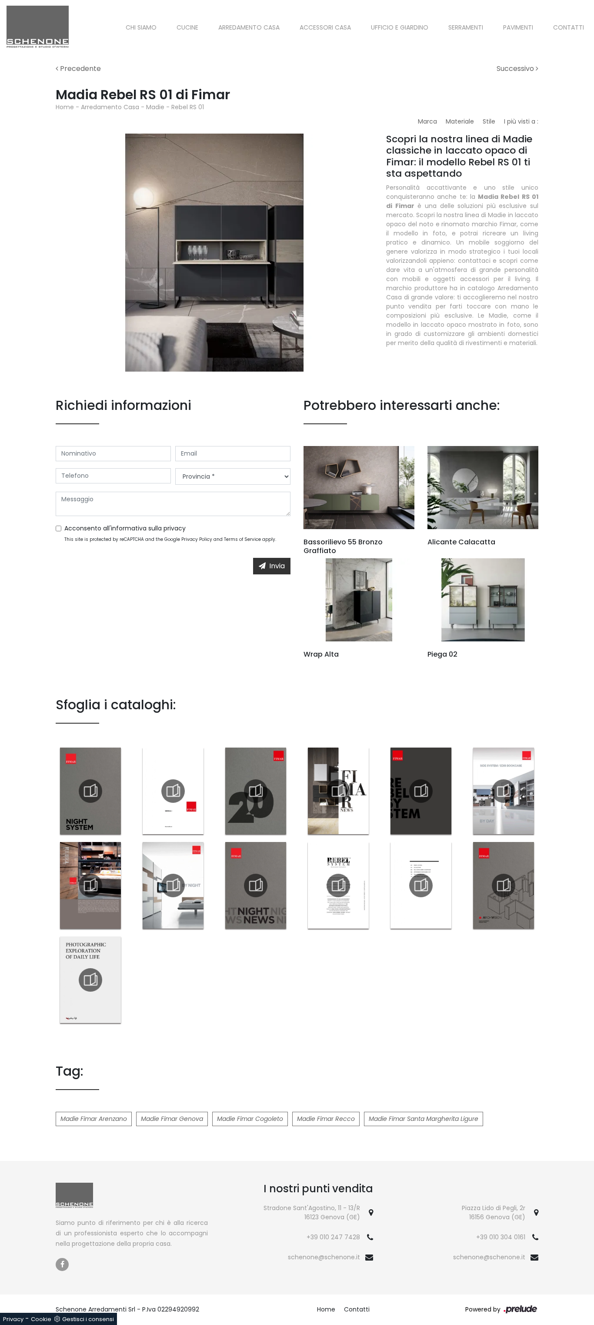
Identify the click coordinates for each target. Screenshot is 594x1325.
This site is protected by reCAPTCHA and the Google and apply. (170, 539)
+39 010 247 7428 (333, 1237)
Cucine (187, 27)
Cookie (41, 1319)
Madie (155, 107)
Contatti (568, 27)
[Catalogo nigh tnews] (255, 885)
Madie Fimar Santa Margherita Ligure (423, 1118)
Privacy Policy (196, 539)
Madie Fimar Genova (172, 1118)
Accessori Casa (325, 27)
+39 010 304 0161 (500, 1237)
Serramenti (465, 27)
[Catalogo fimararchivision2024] (503, 885)
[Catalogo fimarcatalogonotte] (173, 885)
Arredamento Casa (249, 27)
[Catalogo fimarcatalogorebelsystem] (90, 885)
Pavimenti (518, 27)
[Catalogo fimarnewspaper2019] (338, 791)
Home (65, 107)
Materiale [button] (460, 121)
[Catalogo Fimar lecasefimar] (421, 885)
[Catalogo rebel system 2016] (338, 885)
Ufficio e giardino (399, 27)
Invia (277, 566)
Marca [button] (427, 121)
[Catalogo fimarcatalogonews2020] (255, 791)
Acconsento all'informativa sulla (125, 528)
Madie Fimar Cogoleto (250, 1118)
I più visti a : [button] (521, 121)
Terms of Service (242, 539)
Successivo (516, 69)
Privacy (13, 1319)
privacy (175, 528)
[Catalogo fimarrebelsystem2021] (421, 791)
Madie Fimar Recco (326, 1118)
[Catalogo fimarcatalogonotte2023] (90, 791)
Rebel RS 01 (187, 107)
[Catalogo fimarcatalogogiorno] (503, 791)
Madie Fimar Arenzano (93, 1118)
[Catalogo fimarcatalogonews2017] (173, 791)
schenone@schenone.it (324, 1257)
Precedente (79, 69)
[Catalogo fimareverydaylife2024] (90, 980)
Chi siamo (141, 27)
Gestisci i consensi (88, 1319)
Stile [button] (489, 121)
